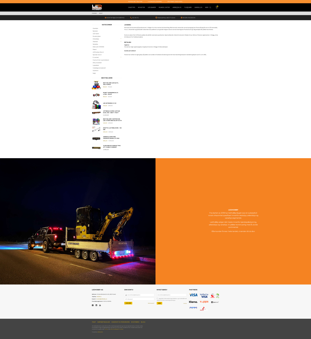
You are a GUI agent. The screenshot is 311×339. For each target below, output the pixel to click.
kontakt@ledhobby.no (101, 299)
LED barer (96, 33)
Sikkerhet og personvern (120, 322)
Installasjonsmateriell (99, 68)
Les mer (185, 303)
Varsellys (95, 44)
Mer (206, 7)
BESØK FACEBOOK (189, 17)
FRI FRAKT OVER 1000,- (175, 1)
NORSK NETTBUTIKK (135, 1)
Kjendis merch (97, 54)
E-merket (96, 57)
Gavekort (95, 70)
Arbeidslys (96, 39)
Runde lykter (97, 36)
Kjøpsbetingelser (103, 322)
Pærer (95, 49)
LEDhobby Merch (98, 52)
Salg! (94, 73)
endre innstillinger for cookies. (116, 329)
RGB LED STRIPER (98, 47)
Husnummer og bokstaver (101, 60)
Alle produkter (97, 62)
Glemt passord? (151, 303)
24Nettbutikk (100, 332)
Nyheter (95, 31)
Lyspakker (96, 65)
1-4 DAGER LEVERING (155, 1)
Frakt (94, 322)
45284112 (99, 296)
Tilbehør (95, 41)
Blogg (143, 322)
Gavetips (95, 28)
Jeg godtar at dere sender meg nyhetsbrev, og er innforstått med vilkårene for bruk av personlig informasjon (172, 299)
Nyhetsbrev (135, 322)
